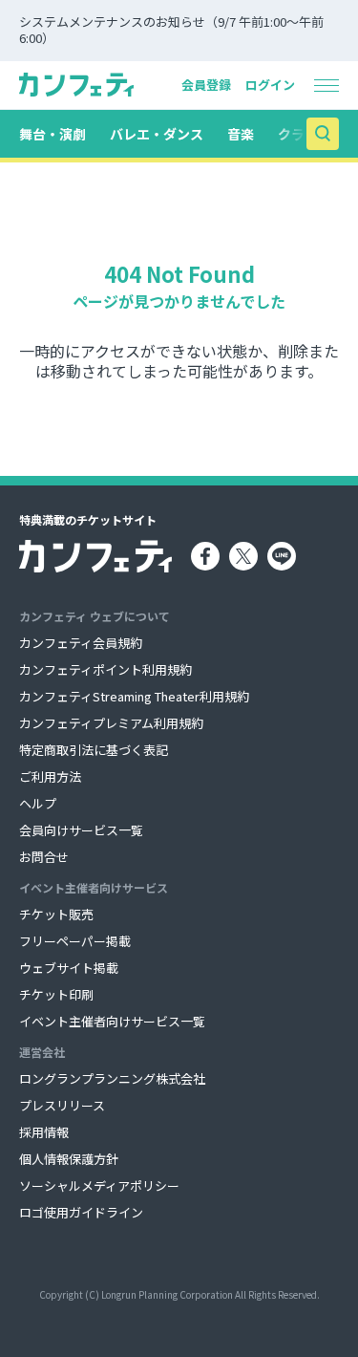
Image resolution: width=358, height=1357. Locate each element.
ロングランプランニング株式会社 (112, 1078)
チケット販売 (56, 914)
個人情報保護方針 (68, 1159)
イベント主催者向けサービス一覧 (112, 1021)
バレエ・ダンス (156, 133)
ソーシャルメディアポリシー (99, 1185)
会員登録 (206, 84)
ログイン (270, 84)
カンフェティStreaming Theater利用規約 (134, 696)
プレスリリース (62, 1105)
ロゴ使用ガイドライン (81, 1212)
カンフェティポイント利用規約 (105, 669)
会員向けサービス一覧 (81, 830)
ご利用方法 (50, 776)
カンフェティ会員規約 (80, 643)
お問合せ (44, 857)
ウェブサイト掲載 (68, 968)
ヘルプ (37, 803)
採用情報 (44, 1132)
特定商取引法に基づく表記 (93, 750)
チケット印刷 (56, 994)
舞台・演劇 (52, 133)
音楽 (240, 133)
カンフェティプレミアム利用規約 (111, 723)
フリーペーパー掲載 (75, 941)
